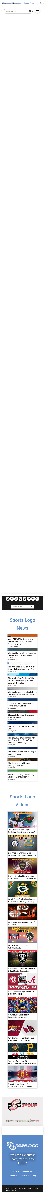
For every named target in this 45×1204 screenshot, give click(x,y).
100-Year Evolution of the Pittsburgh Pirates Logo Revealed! (22, 1062)
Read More (7, 114)
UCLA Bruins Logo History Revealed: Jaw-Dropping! (18, 1016)
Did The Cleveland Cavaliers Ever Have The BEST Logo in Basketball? (22, 877)
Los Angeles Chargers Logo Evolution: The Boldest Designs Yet (22, 854)
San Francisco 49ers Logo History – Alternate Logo (19, 448)
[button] (37, 10)
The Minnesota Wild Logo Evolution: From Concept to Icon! (21, 831)
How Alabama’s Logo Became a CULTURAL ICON (21, 993)
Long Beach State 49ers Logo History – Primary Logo (20, 167)
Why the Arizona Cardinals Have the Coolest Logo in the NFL (21, 1039)
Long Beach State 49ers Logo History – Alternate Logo (20, 67)
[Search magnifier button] (30, 11)
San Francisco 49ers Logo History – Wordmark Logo (19, 355)
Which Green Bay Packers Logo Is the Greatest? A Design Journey (21, 900)
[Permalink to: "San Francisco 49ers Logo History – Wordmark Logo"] (22, 328)
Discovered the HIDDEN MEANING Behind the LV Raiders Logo (22, 969)
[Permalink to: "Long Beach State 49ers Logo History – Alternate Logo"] (22, 41)
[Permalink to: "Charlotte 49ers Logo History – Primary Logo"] (22, 236)
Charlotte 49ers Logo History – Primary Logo (22, 261)
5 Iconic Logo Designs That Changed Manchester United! (20, 1085)
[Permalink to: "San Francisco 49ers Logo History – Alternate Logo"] (22, 421)
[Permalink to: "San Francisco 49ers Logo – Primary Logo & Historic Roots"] (22, 517)
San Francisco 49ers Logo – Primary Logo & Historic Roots (22, 544)
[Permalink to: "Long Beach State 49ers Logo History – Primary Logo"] (22, 140)
